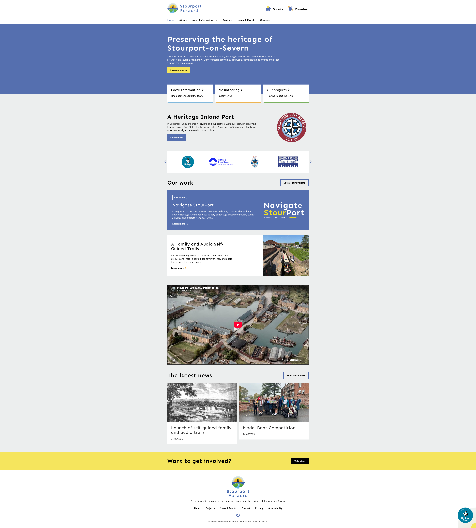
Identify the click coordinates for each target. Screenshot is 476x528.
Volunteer (302, 9)
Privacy (259, 508)
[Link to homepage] (184, 7)
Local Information (203, 20)
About (183, 20)
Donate (278, 9)
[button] (311, 162)
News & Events (246, 20)
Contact (265, 20)
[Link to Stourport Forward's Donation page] (268, 9)
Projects (228, 20)
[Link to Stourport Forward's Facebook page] (238, 515)
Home (170, 20)
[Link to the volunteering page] (290, 9)
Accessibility (275, 508)
